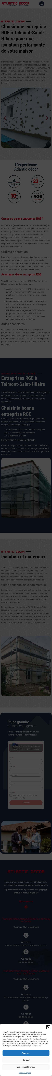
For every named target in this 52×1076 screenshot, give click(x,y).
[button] (48, 1027)
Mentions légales (25, 1073)
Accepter (26, 1053)
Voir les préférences (26, 1067)
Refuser (26, 1060)
